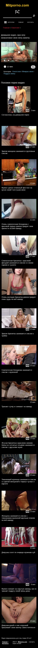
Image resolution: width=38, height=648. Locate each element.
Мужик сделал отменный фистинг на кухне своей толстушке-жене (17, 189)
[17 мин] (19, 148)
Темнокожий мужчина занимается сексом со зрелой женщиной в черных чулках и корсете (19, 481)
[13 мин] (19, 185)
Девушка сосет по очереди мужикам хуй (18, 552)
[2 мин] (19, 112)
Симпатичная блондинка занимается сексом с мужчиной (17, 371)
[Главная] (19, 6)
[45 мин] (19, 477)
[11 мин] (19, 221)
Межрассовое (27, 71)
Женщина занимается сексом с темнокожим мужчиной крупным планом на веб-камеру (18, 518)
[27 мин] (19, 258)
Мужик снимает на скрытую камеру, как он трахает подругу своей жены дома (19, 590)
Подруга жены (9, 74)
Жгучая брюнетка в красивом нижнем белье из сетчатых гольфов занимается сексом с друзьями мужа (18, 445)
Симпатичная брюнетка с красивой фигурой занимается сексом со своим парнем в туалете (17, 263)
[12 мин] (19, 294)
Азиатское (16, 71)
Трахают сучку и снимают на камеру (17, 407)
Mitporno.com (22, 642)
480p (33, 67)
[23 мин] (19, 367)
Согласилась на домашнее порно (15, 115)
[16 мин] (19, 623)
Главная (20, 22)
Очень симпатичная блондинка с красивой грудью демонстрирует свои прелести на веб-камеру (17, 226)
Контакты (30, 22)
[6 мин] (19, 586)
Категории (11, 22)
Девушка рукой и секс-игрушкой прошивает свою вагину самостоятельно (18, 626)
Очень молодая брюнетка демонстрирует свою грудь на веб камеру (19, 298)
